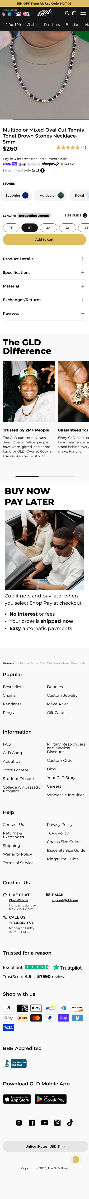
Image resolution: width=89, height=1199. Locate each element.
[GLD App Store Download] (17, 1099)
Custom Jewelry (62, 695)
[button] (67, 12)
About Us (12, 761)
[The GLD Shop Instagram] (19, 1122)
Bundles (55, 687)
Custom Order (60, 760)
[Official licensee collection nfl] (3, 14)
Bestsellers (13, 687)
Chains (9, 695)
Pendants (12, 704)
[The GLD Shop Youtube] (44, 1122)
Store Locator (15, 770)
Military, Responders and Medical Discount (66, 748)
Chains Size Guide (64, 842)
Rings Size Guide (63, 859)
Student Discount (20, 778)
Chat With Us (18, 900)
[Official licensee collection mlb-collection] (17, 14)
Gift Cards (56, 712)
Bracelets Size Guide (66, 850)
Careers (54, 786)
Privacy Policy (60, 824)
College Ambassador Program (22, 789)
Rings (8, 712)
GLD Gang (12, 753)
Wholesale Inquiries (65, 795)
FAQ (7, 744)
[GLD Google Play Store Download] (51, 1099)
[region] (44, 419)
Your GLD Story (61, 777)
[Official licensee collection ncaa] (9, 14)
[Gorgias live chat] (76, 1160)
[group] (44, 3)
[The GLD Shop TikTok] (70, 1122)
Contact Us (13, 824)
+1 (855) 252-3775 (21, 922)
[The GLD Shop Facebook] (31, 1122)
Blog (51, 769)
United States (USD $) (43, 1146)
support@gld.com (65, 900)
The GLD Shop (58, 1168)
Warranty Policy (17, 854)
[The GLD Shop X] (57, 1122)
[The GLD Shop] (44, 13)
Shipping (11, 845)
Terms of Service (18, 863)
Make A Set (57, 704)
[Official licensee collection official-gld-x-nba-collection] (26, 14)
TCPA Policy (58, 833)
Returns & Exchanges (13, 835)
